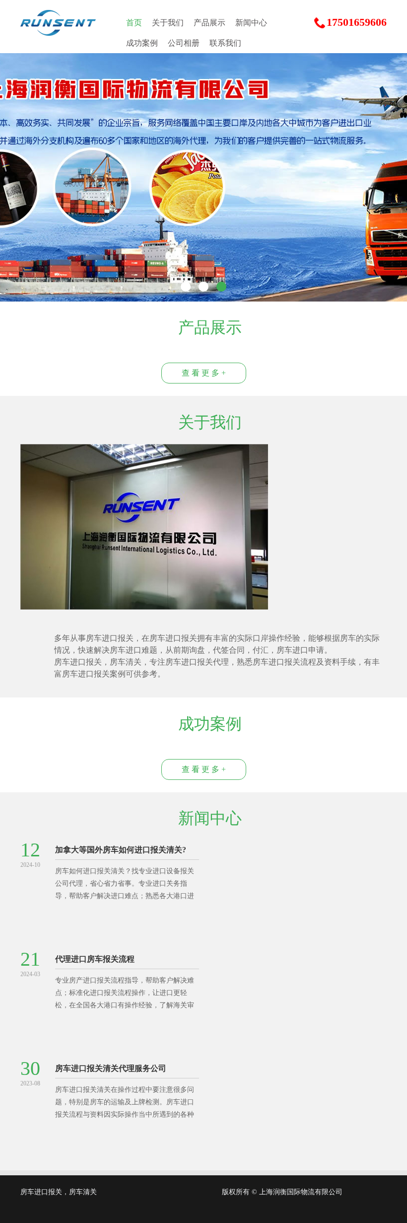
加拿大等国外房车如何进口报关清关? (120, 849)
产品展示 (209, 22)
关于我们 (168, 22)
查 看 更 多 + (204, 373)
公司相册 (184, 43)
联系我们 (225, 43)
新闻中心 (251, 22)
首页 (134, 22)
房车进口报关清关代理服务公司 (110, 1068)
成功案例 (142, 43)
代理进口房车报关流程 (95, 959)
